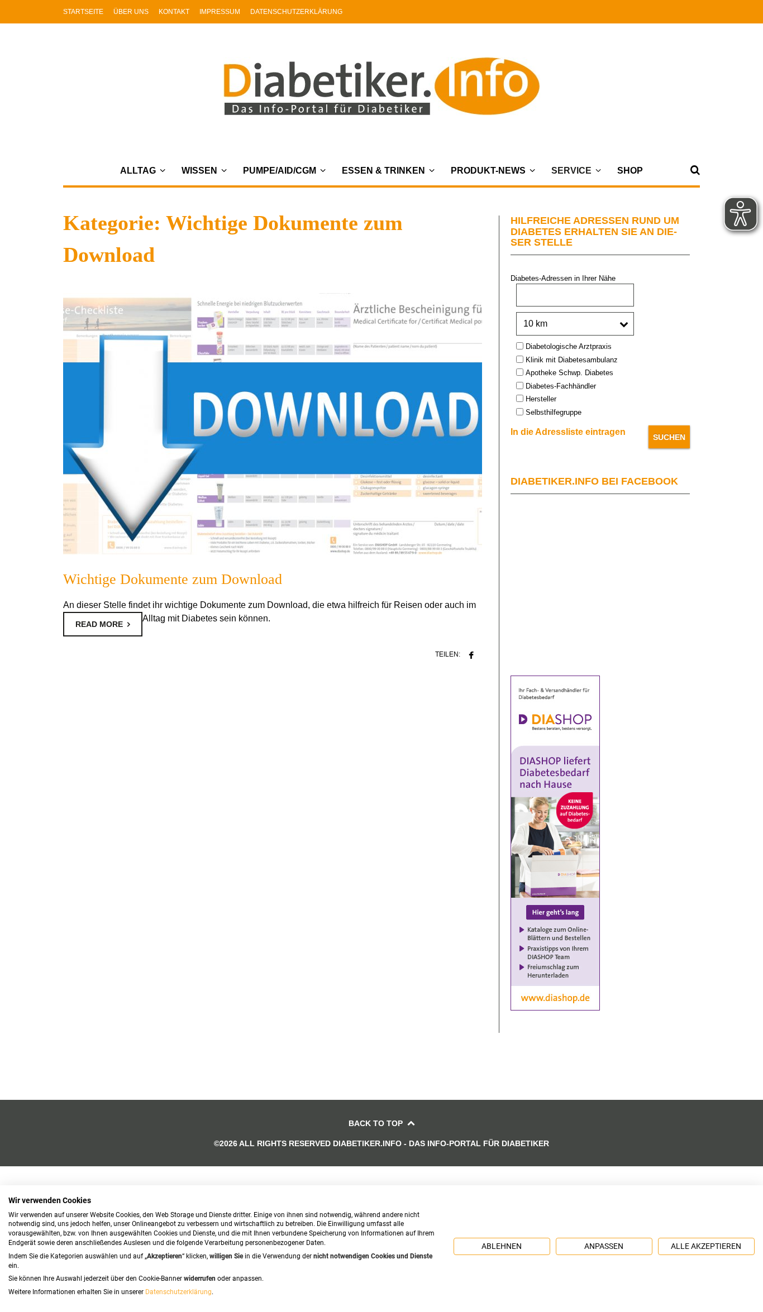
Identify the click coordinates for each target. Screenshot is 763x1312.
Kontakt (174, 12)
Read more (99, 624)
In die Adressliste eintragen (568, 432)
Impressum (219, 12)
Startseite (83, 12)
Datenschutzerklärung (296, 12)
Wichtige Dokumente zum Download (172, 579)
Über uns (131, 12)
